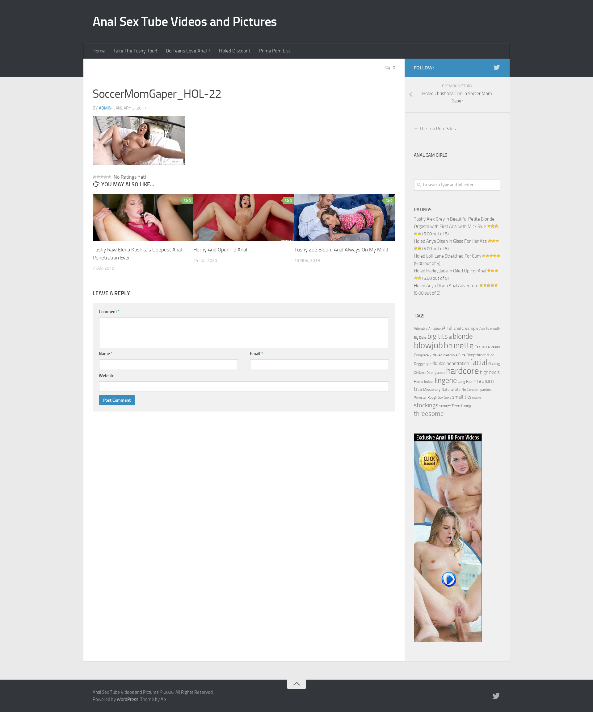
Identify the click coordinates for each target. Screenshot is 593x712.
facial (478, 362)
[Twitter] (496, 67)
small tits (461, 397)
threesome (429, 413)
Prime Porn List (274, 51)
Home (98, 51)
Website (106, 375)
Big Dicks (420, 338)
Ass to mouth (489, 328)
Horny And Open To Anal (220, 249)
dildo (490, 355)
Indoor (429, 381)
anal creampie (465, 328)
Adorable (420, 328)
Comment (109, 311)
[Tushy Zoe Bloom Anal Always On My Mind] (344, 217)
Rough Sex (435, 397)
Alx (163, 699)
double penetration (450, 363)
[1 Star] (94, 177)
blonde (463, 336)
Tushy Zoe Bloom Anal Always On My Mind (341, 249)
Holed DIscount (234, 51)
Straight (445, 406)
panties (486, 389)
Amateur (434, 329)
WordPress (127, 699)
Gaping (494, 363)
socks (476, 397)
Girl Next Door (424, 373)
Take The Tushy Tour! (135, 51)
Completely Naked (428, 355)
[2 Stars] (98, 177)
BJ (450, 337)
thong (466, 405)
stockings (426, 405)
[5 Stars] (109, 177)
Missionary (431, 389)
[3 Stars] (102, 177)
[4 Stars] (105, 177)
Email (256, 353)
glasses (440, 373)
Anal (447, 328)
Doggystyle (422, 364)
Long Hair (465, 381)
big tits (437, 336)
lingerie (446, 380)
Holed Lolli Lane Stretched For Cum (447, 256)
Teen (456, 406)
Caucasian (493, 347)
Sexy (447, 397)
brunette (459, 345)
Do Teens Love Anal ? (188, 51)
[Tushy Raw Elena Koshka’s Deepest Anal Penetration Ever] (143, 217)
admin (105, 108)
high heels (490, 372)
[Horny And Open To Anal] (243, 217)
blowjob (428, 345)
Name (106, 353)
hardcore (462, 371)
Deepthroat (476, 354)
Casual (480, 347)
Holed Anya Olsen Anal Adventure (446, 285)
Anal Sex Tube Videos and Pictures (185, 21)
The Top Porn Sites (437, 128)
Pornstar (420, 397)
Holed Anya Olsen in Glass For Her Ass (450, 241)
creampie (450, 355)
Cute (461, 355)
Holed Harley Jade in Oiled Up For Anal (450, 271)
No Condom (470, 389)
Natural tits (451, 389)
